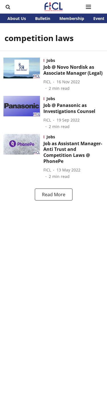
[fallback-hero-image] (23, 74)
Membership (71, 18)
